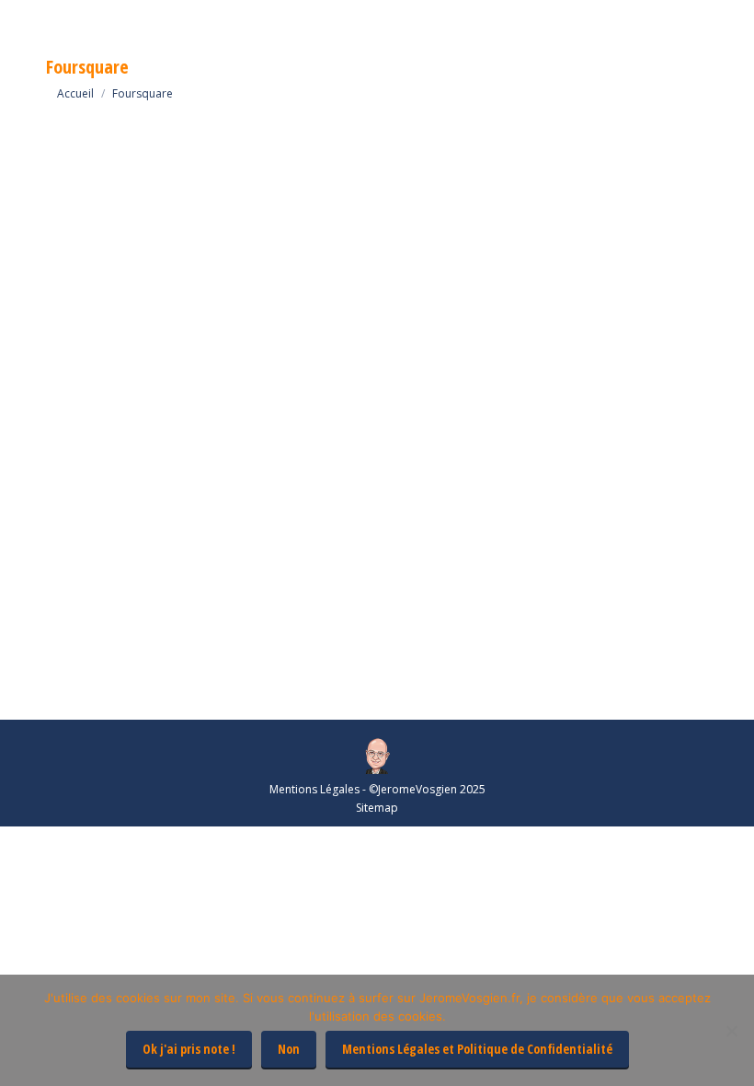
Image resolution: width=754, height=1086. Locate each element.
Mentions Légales (314, 789)
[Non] (731, 1031)
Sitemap (377, 807)
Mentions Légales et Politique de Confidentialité (477, 1048)
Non (289, 1048)
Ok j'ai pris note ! (189, 1048)
